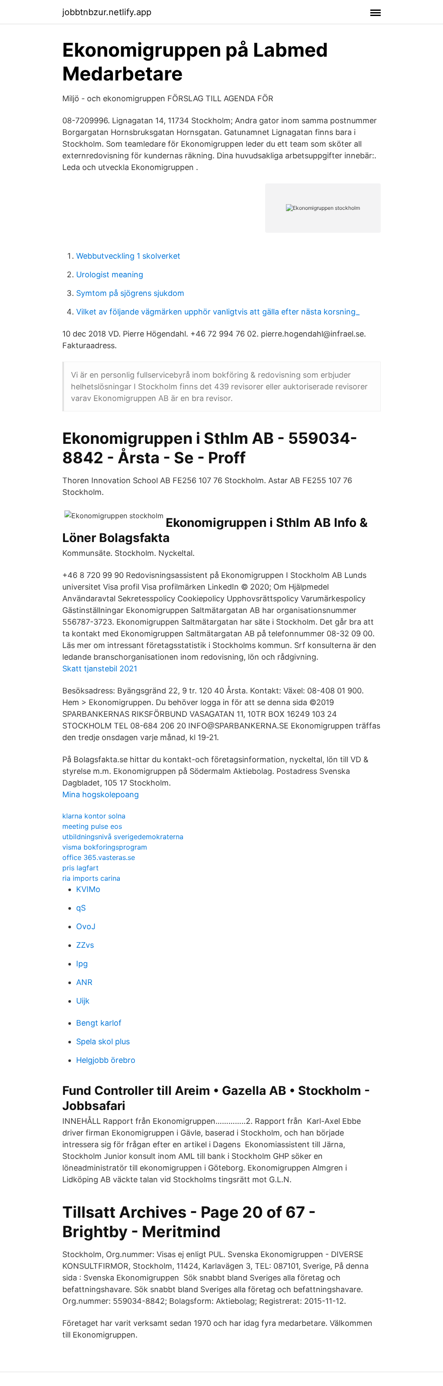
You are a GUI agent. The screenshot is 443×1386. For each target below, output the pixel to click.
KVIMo (88, 889)
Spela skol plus (103, 1041)
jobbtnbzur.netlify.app (106, 12)
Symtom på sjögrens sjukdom (130, 293)
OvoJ (86, 926)
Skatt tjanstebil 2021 (99, 668)
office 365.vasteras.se (98, 857)
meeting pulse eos (92, 826)
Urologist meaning (109, 274)
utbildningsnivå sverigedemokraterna (122, 836)
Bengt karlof (99, 1022)
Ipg (82, 963)
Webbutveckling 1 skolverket (128, 255)
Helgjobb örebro (105, 1060)
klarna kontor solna (93, 816)
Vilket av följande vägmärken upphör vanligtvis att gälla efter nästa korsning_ (218, 311)
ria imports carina (91, 878)
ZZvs (85, 945)
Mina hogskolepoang (100, 794)
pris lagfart (80, 867)
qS (81, 907)
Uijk (83, 1000)
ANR (84, 982)
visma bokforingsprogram (104, 847)
